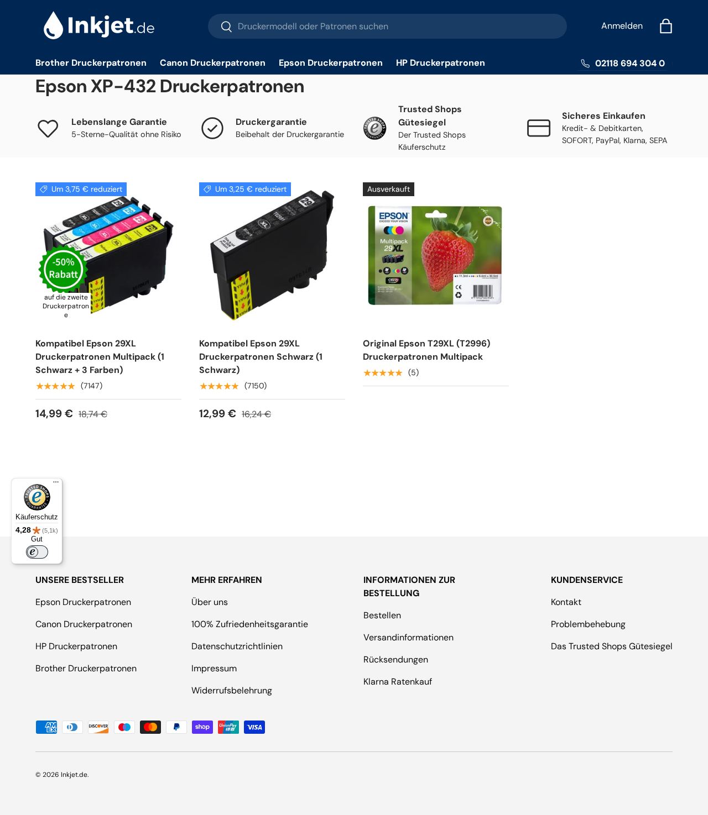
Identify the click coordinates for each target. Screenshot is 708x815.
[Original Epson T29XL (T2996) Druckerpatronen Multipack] (436, 255)
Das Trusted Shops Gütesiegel (612, 646)
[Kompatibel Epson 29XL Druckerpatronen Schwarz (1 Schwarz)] (272, 255)
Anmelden (622, 25)
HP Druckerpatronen (440, 63)
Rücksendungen (395, 659)
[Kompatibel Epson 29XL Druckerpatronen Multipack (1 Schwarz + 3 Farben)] (108, 255)
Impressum (214, 668)
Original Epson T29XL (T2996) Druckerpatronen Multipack (426, 350)
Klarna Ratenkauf (397, 681)
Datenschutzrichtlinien (237, 646)
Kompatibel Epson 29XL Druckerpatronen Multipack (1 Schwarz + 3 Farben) (99, 357)
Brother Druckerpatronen (91, 63)
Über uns (209, 602)
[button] (666, 26)
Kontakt (566, 602)
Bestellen (382, 615)
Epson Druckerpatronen (331, 63)
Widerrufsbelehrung (231, 690)
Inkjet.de (74, 774)
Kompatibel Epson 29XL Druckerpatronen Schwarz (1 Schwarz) (260, 357)
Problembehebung (588, 624)
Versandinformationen (408, 637)
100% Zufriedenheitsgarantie (249, 624)
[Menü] (56, 484)
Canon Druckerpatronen (213, 63)
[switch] (37, 552)
